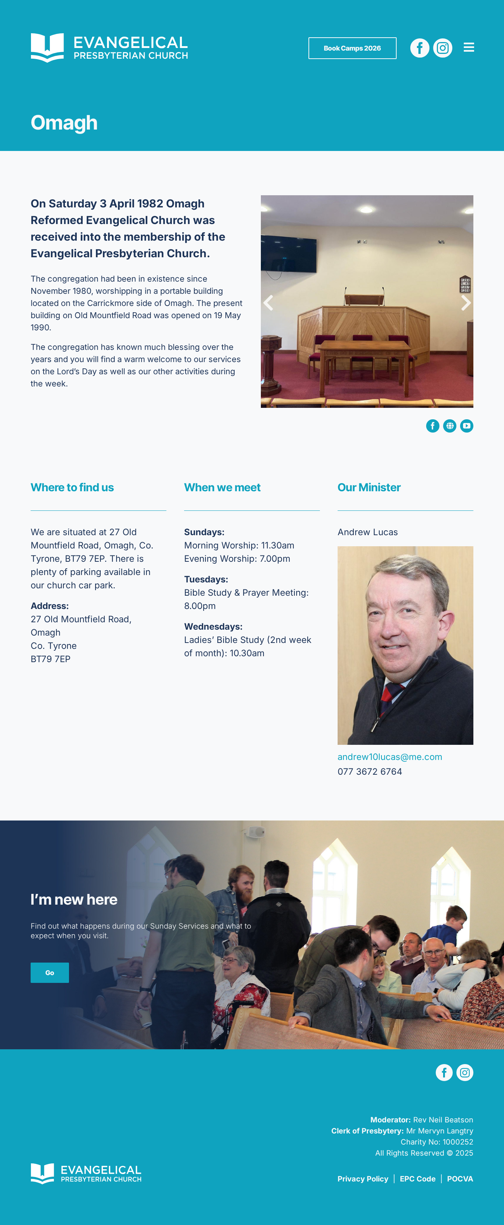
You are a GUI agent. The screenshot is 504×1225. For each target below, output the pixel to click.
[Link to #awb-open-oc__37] (468, 47)
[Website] (449, 426)
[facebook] (419, 48)
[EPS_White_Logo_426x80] (109, 37)
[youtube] (466, 426)
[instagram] (442, 48)
